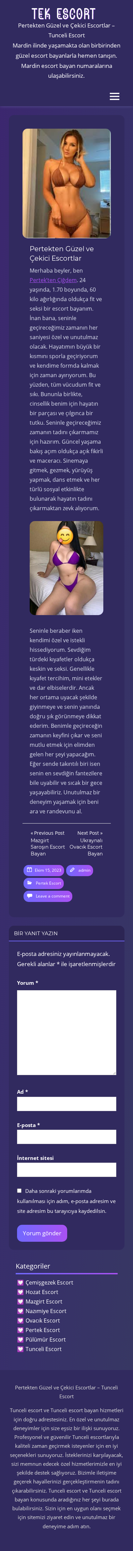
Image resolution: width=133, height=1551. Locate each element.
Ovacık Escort (43, 1320)
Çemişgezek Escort (49, 1282)
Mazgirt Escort (44, 1301)
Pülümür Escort (46, 1339)
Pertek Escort (48, 883)
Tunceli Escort (44, 1349)
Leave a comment (53, 896)
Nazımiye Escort (46, 1311)
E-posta (28, 1125)
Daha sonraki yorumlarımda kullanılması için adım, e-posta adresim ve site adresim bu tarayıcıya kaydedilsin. (66, 1201)
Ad (22, 1091)
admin (84, 870)
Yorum (27, 982)
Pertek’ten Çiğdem (53, 280)
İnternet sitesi (35, 1158)
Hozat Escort (42, 1292)
